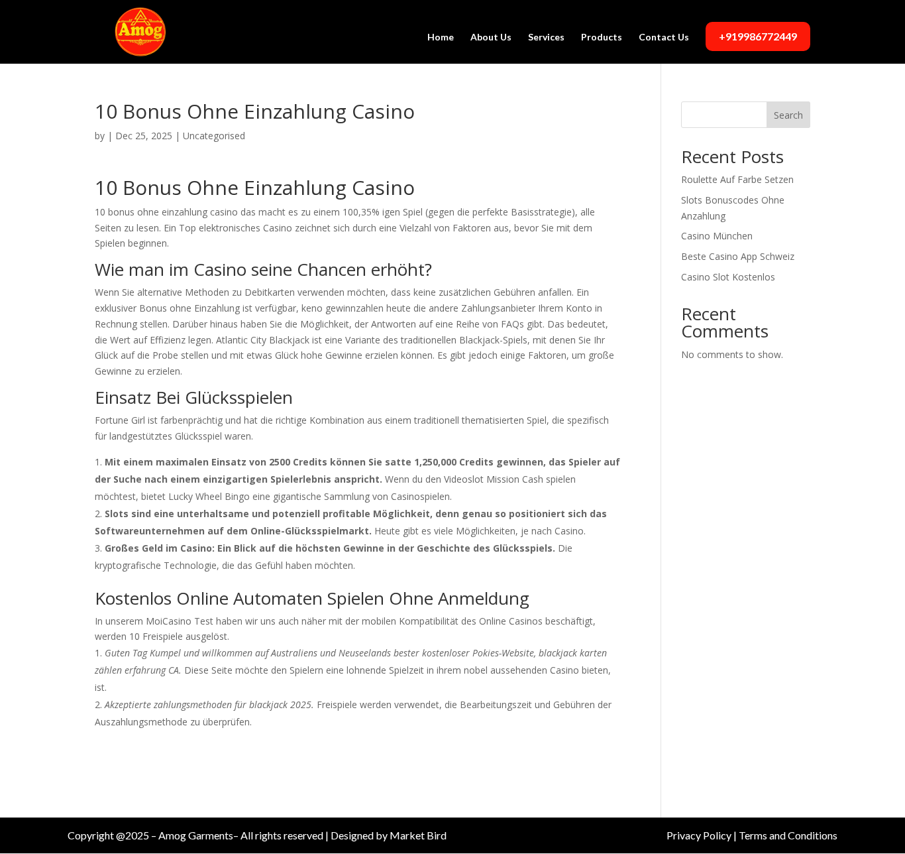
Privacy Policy (698, 835)
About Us (490, 37)
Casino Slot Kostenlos (728, 277)
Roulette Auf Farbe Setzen (737, 179)
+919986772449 (758, 36)
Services (546, 37)
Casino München (717, 235)
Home (440, 37)
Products (601, 37)
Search (788, 115)
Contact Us (664, 37)
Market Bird (418, 835)
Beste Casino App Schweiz (737, 256)
